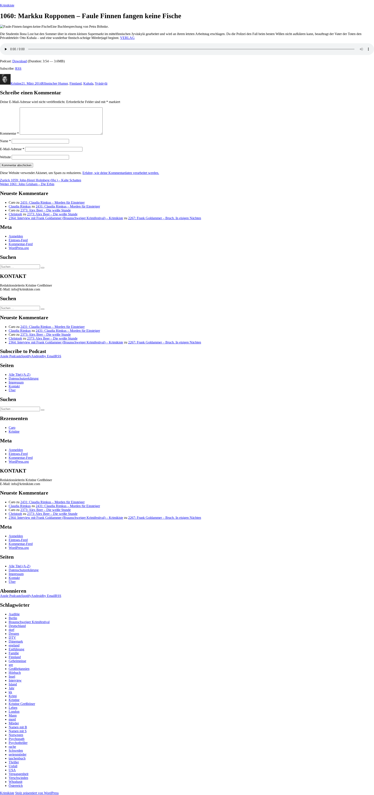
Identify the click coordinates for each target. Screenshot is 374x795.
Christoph (15, 214)
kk (10, 692)
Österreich (16, 785)
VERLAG (127, 38)
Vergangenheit (18, 774)
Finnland (75, 83)
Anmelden (16, 236)
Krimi (13, 696)
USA (12, 770)
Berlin (13, 618)
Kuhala (88, 83)
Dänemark (16, 641)
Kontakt (14, 386)
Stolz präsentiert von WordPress (37, 793)
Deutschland (17, 626)
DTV (12, 637)
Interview (15, 680)
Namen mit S (18, 731)
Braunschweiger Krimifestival (29, 622)
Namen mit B (18, 727)
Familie (14, 653)
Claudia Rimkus (20, 206)
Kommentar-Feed (21, 244)
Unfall (13, 766)
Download (19, 61)
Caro (12, 427)
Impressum (16, 382)
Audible (14, 614)
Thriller (14, 762)
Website (5, 157)
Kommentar (9, 133)
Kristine (16, 83)
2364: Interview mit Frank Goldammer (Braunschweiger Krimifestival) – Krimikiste (66, 218)
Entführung (16, 649)
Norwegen (16, 735)
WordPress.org (19, 248)
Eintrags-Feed (18, 240)
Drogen (14, 633)
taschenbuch (17, 758)
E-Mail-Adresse (12, 149)
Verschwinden (18, 778)
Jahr (11, 688)
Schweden (16, 750)
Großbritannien (19, 669)
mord (12, 719)
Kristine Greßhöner (22, 704)
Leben (13, 708)
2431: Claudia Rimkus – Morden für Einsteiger (52, 202)
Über (12, 390)
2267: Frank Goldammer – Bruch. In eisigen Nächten (164, 218)
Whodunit (15, 782)
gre (11, 665)
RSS (18, 68)
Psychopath (16, 739)
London (14, 711)
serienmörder (17, 754)
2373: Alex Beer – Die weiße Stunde (45, 210)
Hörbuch (15, 672)
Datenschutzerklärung (24, 378)
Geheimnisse (17, 661)
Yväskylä (101, 83)
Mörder (14, 723)
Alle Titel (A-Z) (19, 374)
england (14, 645)
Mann (13, 715)
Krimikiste (7, 5)
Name (5, 141)
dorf (11, 630)
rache (12, 746)
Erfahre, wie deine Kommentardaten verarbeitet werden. (120, 173)
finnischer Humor (56, 83)
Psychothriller (18, 743)
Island (13, 684)
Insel (12, 676)
